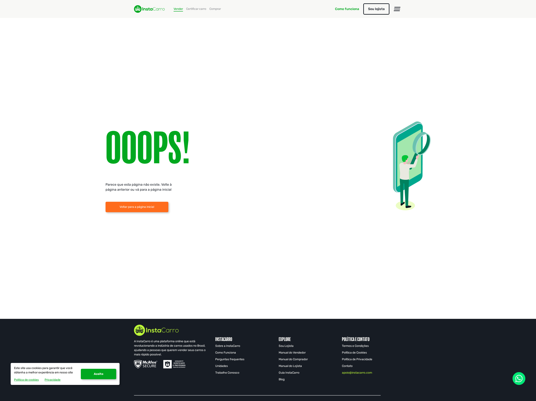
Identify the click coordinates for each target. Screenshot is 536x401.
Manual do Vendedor (292, 352)
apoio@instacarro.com (357, 372)
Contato (347, 366)
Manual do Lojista (290, 366)
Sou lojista (376, 9)
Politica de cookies (26, 380)
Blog (282, 379)
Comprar (215, 9)
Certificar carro (196, 9)
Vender (178, 9)
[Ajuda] (519, 378)
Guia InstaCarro (289, 372)
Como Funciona (225, 352)
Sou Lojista (286, 346)
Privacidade (53, 380)
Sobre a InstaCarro (227, 346)
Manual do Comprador (293, 359)
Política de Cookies (354, 352)
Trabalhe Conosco (227, 372)
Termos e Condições (355, 346)
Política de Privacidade (357, 359)
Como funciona (347, 9)
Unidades (221, 366)
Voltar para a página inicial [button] (137, 207)
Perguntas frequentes (229, 359)
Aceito (98, 374)
